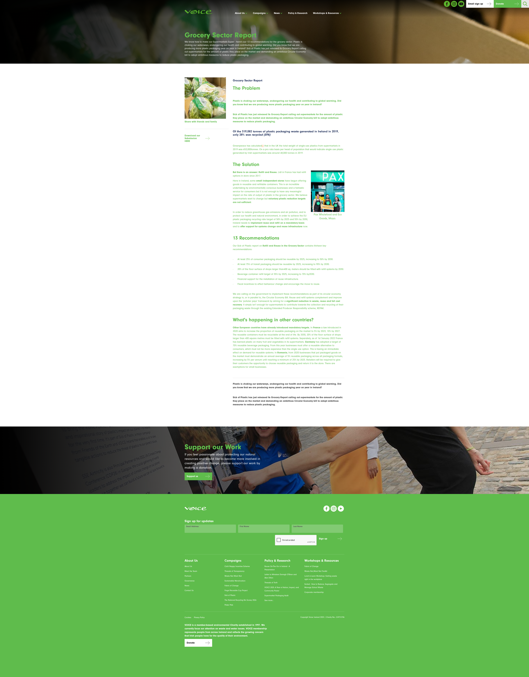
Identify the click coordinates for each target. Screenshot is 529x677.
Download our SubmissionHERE (192, 138)
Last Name (298, 526)
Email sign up (475, 3)
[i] (263, 145)
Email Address (192, 526)
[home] (198, 12)
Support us (192, 476)
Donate (500, 3)
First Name (244, 526)
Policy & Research (297, 13)
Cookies (188, 617)
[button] (241, 13)
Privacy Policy (199, 617)
